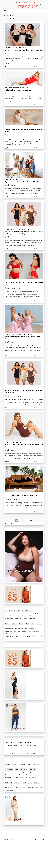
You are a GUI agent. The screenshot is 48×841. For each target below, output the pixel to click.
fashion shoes (15, 620)
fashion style (22, 620)
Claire (8, 52)
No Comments (18, 135)
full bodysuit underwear (10, 229)
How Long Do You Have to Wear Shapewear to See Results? (24, 50)
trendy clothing (36, 631)
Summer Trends (17, 280)
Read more (7, 66)
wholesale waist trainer (20, 636)
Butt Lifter (7, 47)
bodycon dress (29, 613)
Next (31, 520)
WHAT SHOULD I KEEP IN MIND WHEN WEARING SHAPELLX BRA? (18, 742)
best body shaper (8, 610)
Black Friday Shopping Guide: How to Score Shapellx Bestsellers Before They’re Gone (22, 745)
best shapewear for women (10, 613)
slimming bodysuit (8, 631)
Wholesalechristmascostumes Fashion (27, 3)
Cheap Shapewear (33, 615)
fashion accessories (23, 618)
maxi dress (27, 623)
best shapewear (17, 610)
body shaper (36, 613)
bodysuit (7, 126)
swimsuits (24, 631)
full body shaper (36, 620)
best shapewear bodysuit (27, 610)
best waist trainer (21, 613)
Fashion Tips (28, 620)
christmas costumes (9, 618)
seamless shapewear (19, 626)
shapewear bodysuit (9, 628)
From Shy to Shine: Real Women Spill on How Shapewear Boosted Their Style (20, 753)
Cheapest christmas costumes (22, 615)
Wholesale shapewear (9, 636)
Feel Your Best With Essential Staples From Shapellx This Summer (18, 748)
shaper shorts (27, 626)
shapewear (34, 626)
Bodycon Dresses (8, 87)
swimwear (29, 631)
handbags (7, 623)
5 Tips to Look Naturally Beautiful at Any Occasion (21, 495)
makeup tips (20, 623)
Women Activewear (30, 636)
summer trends (17, 631)
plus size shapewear (9, 626)
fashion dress (8, 620)
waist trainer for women (17, 633)
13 (26, 520)
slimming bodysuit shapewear (21, 126)
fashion (16, 618)
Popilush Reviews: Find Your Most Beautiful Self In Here (22, 182)
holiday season (14, 623)
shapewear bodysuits (19, 628)
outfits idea (33, 623)
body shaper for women (10, 615)
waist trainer (7, 633)
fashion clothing (32, 618)
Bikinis (6, 280)
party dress (39, 623)
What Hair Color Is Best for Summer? (12, 750)
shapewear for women (21, 47)
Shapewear (12, 47)
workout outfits (39, 636)
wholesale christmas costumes (29, 633)
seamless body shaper (21, 229)
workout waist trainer (9, 638)
